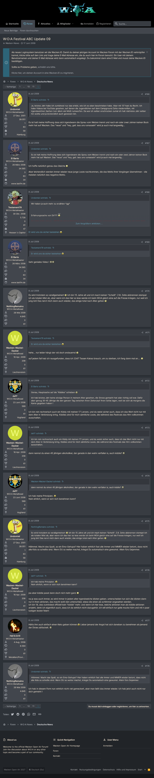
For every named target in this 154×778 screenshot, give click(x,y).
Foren (56, 751)
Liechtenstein (19, 372)
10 (28, 86)
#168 (147, 192)
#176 (147, 570)
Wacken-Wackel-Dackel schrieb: (46, 481)
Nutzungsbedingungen (90, 769)
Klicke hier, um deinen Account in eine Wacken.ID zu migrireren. (43, 73)
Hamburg (21, 134)
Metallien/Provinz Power (20, 657)
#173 (147, 427)
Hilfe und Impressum (126, 769)
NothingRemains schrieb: (43, 527)
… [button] (24, 86)
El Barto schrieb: (38, 100)
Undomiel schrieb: (39, 149)
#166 (147, 94)
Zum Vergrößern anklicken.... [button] (89, 223)
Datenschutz (109, 769)
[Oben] (145, 769)
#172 (147, 381)
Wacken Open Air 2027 (14, 769)
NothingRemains (15, 306)
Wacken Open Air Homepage (66, 745)
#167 (147, 143)
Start (140, 769)
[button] (52, 23)
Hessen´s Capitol (17, 232)
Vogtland (21, 417)
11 (33, 86)
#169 (147, 242)
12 (38, 86)
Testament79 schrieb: (41, 248)
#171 (147, 332)
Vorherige (11, 86)
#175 (147, 521)
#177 (147, 620)
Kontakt (56, 756)
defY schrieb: (37, 433)
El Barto (15, 158)
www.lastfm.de (18, 183)
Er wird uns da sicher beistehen (44, 232)
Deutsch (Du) (37, 769)
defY (15, 396)
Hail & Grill (15, 635)
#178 (147, 666)
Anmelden (108, 745)
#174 (147, 476)
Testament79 (15, 207)
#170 (147, 291)
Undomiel (15, 109)
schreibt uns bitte (46, 67)
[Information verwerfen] (146, 52)
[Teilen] (142, 94)
